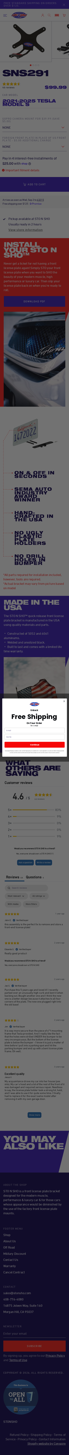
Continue (34, 744)
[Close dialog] (64, 701)
